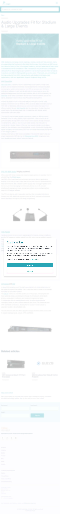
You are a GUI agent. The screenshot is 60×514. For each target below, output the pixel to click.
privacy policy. (34, 259)
